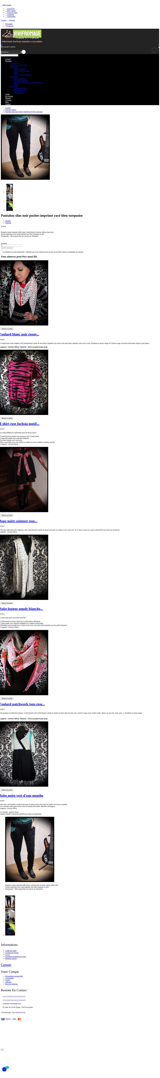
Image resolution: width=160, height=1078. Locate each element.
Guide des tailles (11, 951)
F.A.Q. (7, 955)
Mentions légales (11, 959)
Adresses (8, 982)
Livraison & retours (12, 953)
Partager (8, 221)
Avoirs (7, 980)
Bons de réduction (11, 984)
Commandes (9, 978)
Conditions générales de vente (15, 957)
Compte (6, 964)
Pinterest (8, 223)
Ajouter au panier (7, 248)
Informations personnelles (14, 976)
